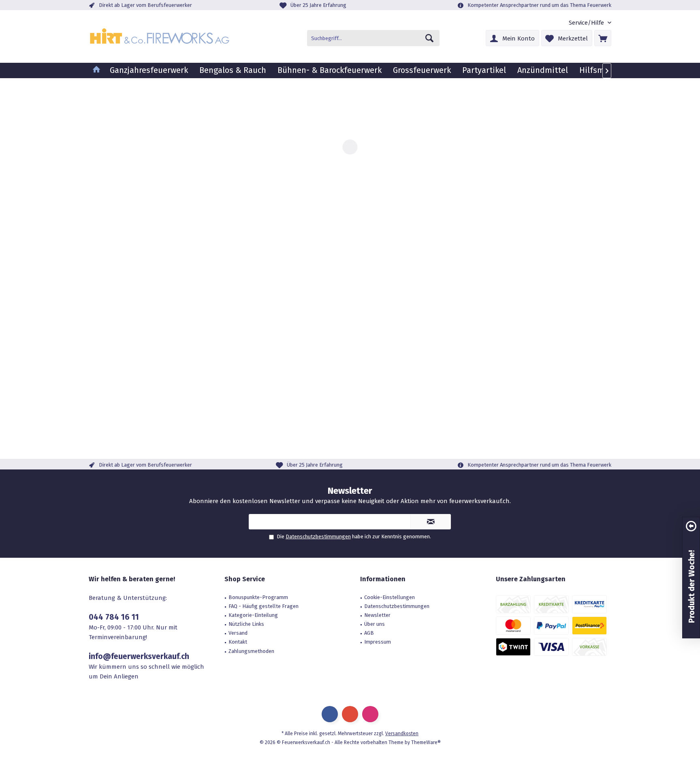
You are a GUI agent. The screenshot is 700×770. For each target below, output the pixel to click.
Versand (238, 633)
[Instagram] (370, 714)
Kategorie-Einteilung (253, 615)
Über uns (374, 624)
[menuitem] (587, 23)
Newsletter (377, 615)
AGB (369, 633)
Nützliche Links (246, 624)
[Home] (96, 70)
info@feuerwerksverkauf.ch (139, 656)
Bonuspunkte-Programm (258, 597)
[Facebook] (330, 714)
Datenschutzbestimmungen (318, 536)
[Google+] (350, 714)
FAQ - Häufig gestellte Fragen (263, 606)
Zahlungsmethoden (251, 651)
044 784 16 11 (114, 617)
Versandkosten (401, 733)
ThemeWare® (426, 742)
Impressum (377, 642)
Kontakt (237, 642)
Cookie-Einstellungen (389, 597)
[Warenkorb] (602, 38)
